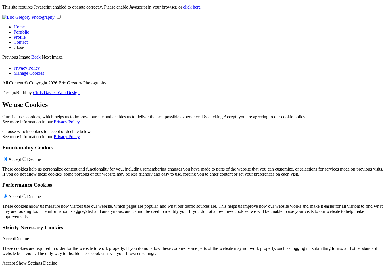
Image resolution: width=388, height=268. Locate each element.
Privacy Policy (27, 68)
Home (19, 26)
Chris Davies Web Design (56, 92)
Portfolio (21, 32)
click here (192, 7)
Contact (21, 42)
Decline (34, 159)
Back (36, 57)
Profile (20, 37)
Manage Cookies (29, 73)
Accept (14, 159)
